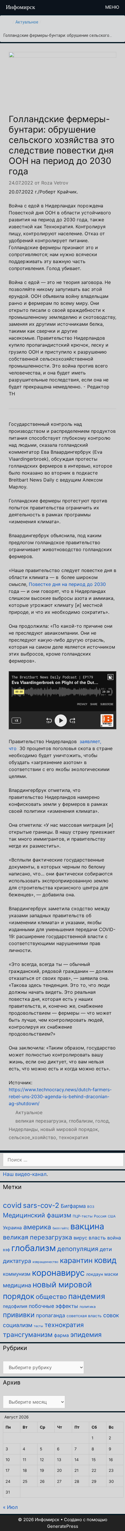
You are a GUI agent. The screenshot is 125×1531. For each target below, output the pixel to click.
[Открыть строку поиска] (90, 7)
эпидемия (85, 1334)
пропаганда (50, 1315)
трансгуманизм (28, 1334)
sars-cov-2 (41, 1205)
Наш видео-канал (25, 1174)
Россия (100, 1216)
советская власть (84, 1315)
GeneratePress (62, 1526)
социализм (17, 1325)
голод (102, 1121)
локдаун (94, 1274)
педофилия (15, 1306)
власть (97, 1238)
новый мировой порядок (69, 1129)
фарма (61, 1335)
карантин (76, 1260)
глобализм (81, 1121)
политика (88, 1306)
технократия (73, 1137)
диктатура (17, 1260)
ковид (105, 1260)
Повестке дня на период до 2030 (67, 584)
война (114, 1238)
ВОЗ (90, 1207)
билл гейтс (61, 1228)
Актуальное (26, 22)
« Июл (10, 1507)
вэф (6, 1249)
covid (12, 1205)
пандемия (86, 1296)
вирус (80, 1238)
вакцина (87, 1226)
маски (111, 1274)
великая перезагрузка (40, 1121)
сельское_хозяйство (32, 1137)
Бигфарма (73, 1206)
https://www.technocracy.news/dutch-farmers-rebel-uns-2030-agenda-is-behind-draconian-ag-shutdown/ (60, 1096)
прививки (19, 1315)
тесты (38, 1326)
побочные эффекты (53, 1306)
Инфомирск (20, 7)
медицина (17, 1285)
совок (111, 1315)
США (112, 1216)
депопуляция (77, 1249)
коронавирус (58, 1273)
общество (51, 1296)
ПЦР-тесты (82, 1216)
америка (37, 1227)
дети (106, 1249)
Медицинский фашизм (37, 1215)
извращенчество (45, 1262)
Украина (12, 1227)
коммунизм (17, 1274)
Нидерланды (23, 1129)
